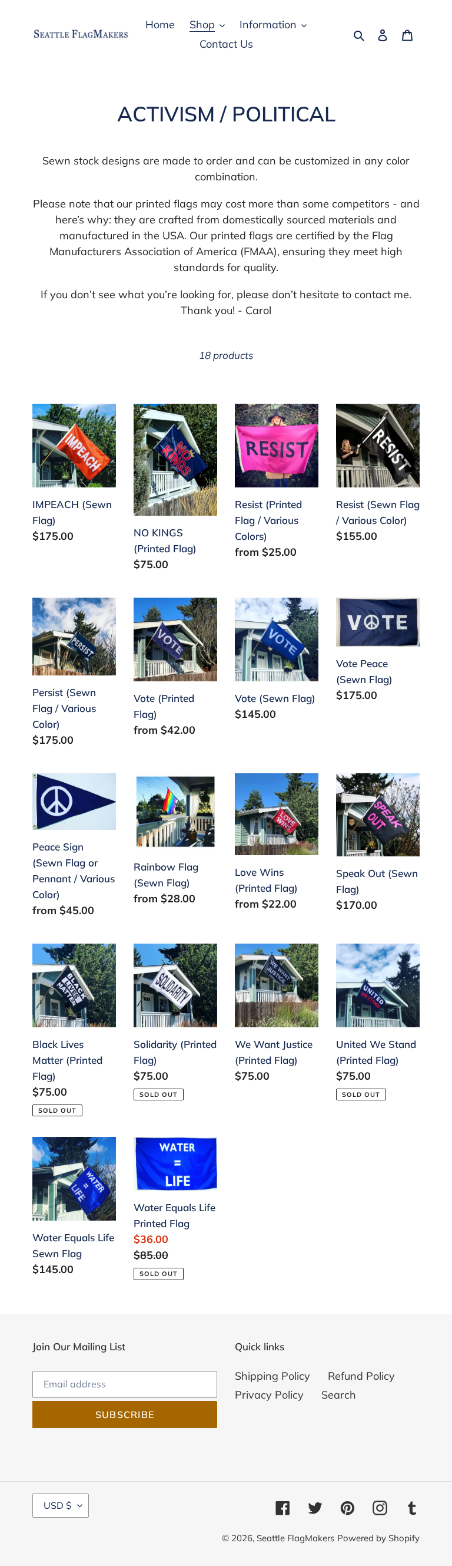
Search (338, 1395)
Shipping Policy (272, 1376)
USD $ (58, 1505)
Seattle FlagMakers (295, 1538)
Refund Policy (361, 1376)
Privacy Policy (269, 1395)
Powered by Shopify (378, 1538)
